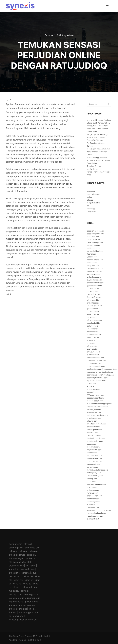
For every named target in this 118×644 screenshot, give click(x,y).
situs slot (26, 562)
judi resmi (31, 558)
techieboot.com (93, 248)
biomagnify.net (93, 519)
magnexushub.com (94, 271)
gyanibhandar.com (94, 285)
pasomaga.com (93, 507)
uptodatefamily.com (95, 476)
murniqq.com (15, 594)
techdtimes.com (93, 245)
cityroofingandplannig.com (97, 406)
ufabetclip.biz (92, 291)
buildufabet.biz (93, 355)
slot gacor (91, 191)
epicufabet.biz (92, 340)
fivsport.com (92, 453)
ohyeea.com (92, 487)
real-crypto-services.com (97, 415)
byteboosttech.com (94, 268)
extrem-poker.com (94, 429)
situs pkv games (17, 554)
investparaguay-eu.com (96, 424)
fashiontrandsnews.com (96, 360)
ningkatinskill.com (94, 450)
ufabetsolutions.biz (94, 320)
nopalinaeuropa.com (95, 516)
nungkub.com (92, 493)
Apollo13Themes (17, 640)
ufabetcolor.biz (93, 311)
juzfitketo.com (92, 504)
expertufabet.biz (93, 294)
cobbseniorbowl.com (95, 398)
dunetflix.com (92, 467)
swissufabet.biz (93, 303)
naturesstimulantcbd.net (96, 513)
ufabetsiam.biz (93, 300)
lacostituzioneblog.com (96, 484)
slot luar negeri (16, 558)
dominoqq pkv (16, 547)
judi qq (89, 197)
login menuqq (16, 598)
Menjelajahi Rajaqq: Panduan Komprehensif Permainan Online (98, 152)
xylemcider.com (93, 499)
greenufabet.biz (93, 309)
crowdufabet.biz (93, 352)
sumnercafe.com (93, 464)
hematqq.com (31, 594)
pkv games (91, 211)
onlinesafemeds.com (95, 283)
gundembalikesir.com (95, 251)
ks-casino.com (93, 432)
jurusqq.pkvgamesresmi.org (23, 619)
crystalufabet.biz (93, 343)
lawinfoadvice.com (94, 458)
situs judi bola (30, 587)
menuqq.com (15, 544)
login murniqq (32, 598)
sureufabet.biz (92, 332)
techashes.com (93, 237)
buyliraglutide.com (94, 280)
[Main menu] (107, 6)
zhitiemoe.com (93, 490)
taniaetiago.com (93, 501)
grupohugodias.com (95, 441)
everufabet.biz (93, 349)
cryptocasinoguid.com (96, 366)
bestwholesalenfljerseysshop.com (100, 375)
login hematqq (16, 601)
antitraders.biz (92, 386)
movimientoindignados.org (97, 470)
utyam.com (91, 481)
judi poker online (93, 203)
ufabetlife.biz (92, 317)
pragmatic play (16, 565)
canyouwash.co (93, 239)
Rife (11, 636)
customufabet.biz (94, 334)
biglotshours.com (94, 277)
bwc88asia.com (93, 427)
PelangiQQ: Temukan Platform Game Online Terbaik (95, 143)
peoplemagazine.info (95, 234)
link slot (23, 608)
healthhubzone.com (95, 260)
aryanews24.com (94, 389)
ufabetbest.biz (92, 329)
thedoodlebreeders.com (96, 438)
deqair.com (91, 444)
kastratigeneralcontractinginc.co (100, 372)
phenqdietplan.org (94, 461)
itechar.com (91, 254)
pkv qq (27, 544)
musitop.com (92, 478)
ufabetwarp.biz (93, 288)
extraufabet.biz (93, 314)
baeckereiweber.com (95, 231)
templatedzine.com (94, 455)
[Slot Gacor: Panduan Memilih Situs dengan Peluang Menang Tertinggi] (20, 6)
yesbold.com (92, 257)
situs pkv (31, 554)
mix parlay (14, 590)
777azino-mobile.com (95, 395)
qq (88, 206)
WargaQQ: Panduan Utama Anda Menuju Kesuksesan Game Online (97, 129)
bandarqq (91, 208)
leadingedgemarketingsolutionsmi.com (102, 369)
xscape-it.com (92, 392)
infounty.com (92, 421)
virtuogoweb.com (94, 274)
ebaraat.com (92, 262)
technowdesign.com (95, 401)
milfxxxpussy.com (94, 473)
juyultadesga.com (94, 412)
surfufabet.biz (92, 326)
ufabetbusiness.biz (94, 306)
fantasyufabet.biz (94, 297)
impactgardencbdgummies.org (99, 510)
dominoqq (18, 616)
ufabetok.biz (92, 346)
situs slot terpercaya (19, 572)
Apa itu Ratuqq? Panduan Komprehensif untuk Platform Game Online (98, 160)
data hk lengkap (93, 194)
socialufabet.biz (93, 323)
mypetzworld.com (94, 418)
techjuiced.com (93, 265)
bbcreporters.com (94, 363)
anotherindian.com (94, 496)
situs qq (90, 200)
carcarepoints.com (94, 435)
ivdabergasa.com (94, 409)
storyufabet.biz (93, 337)
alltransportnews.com (95, 357)
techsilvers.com (93, 447)
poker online (31, 601)
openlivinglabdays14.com (97, 378)
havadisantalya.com (95, 242)
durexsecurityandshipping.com (99, 404)
